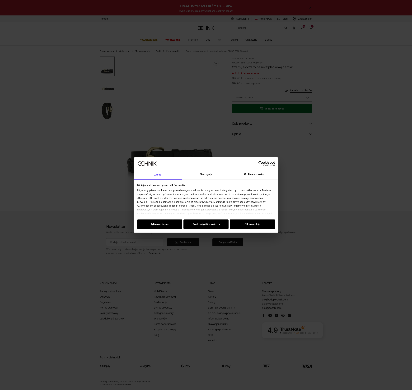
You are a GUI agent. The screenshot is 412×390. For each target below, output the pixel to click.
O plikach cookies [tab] (254, 174)
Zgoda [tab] (157, 174)
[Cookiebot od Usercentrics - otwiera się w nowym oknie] (261, 163)
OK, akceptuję (252, 224)
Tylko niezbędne (160, 224)
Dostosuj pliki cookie (204, 224)
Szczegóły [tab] (206, 174)
